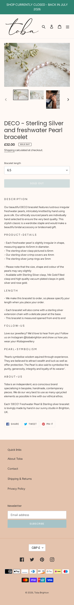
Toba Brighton (41, 592)
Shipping (9, 150)
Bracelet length (12, 163)
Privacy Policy (16, 488)
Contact (13, 468)
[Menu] (68, 26)
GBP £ (36, 548)
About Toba (15, 458)
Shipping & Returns (20, 478)
